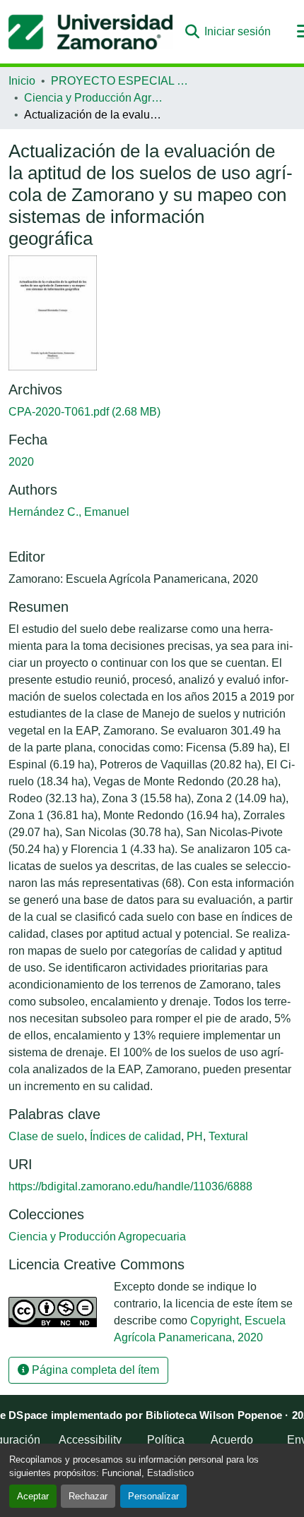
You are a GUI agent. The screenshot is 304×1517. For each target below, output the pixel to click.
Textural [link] (228, 1136)
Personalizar (153, 1496)
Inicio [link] (21, 81)
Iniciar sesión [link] (237, 31)
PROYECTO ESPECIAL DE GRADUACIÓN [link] (121, 81)
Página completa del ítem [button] (94, 1370)
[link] (152, 412)
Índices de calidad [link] (135, 1136)
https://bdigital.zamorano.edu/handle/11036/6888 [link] (130, 1186)
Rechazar (88, 1496)
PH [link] (195, 1136)
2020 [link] (21, 462)
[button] (90, 31)
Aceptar (33, 1496)
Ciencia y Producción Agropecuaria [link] (94, 98)
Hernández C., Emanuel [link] (68, 512)
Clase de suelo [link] (46, 1136)
